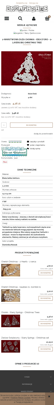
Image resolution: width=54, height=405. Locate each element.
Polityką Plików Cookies (21, 398)
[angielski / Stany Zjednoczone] (27, 33)
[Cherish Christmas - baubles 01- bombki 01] (14, 295)
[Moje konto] (34, 18)
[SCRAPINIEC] (14, 151)
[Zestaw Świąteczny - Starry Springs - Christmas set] (14, 346)
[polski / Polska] (27, 30)
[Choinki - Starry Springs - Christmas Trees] (14, 321)
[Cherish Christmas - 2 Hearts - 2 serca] (14, 270)
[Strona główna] (27, 9)
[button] (7, 18)
